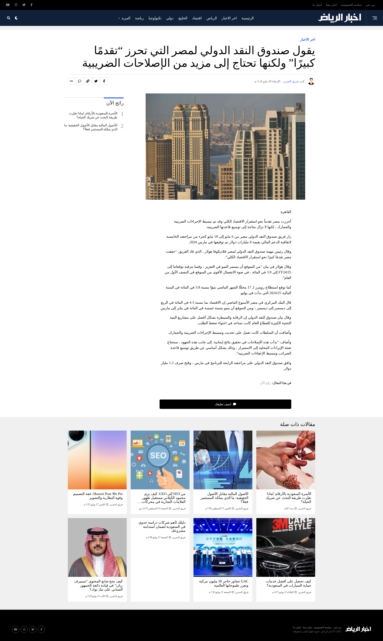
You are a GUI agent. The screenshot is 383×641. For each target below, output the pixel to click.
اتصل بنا (317, 4)
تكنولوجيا (155, 18)
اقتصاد (197, 18)
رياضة (139, 18)
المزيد (125, 18)
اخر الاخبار (229, 18)
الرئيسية (248, 18)
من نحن (370, 4)
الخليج (182, 18)
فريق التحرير (290, 81)
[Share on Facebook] (104, 81)
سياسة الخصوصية (351, 4)
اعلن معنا (331, 4)
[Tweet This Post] (96, 81)
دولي (170, 18)
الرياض (211, 18)
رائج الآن (265, 383)
